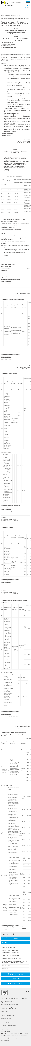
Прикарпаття (6, 966)
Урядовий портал (5, 1031)
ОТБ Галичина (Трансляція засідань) (10, 1038)
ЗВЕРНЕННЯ (16, 978)
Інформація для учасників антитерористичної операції (10, 951)
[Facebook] (27, 5)
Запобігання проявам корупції (11, 955)
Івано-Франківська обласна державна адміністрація (14, 1035)
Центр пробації (5, 1040)
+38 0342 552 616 (5, 1011)
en (28, 7)
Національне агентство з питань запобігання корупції (14, 1033)
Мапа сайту (6, 1022)
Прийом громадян (16, 983)
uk (25, 7)
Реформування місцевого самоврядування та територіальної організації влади (14, 962)
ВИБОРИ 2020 (5, 969)
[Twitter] (29, 5)
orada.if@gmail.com (6, 1018)
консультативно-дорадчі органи (11, 958)
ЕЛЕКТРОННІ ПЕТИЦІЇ (16, 974)
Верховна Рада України (7, 1029)
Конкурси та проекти (8, 947)
